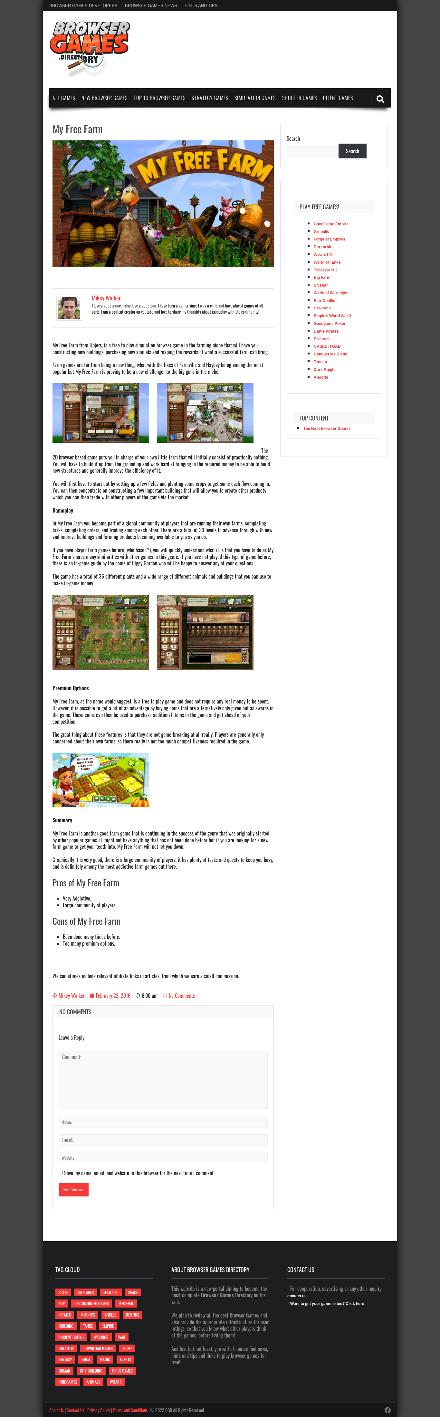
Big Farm (322, 277)
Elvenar (321, 285)
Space (133, 1292)
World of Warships (330, 293)
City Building (91, 1370)
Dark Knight (325, 369)
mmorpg (88, 1314)
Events (125, 1359)
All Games (64, 98)
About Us (56, 1410)
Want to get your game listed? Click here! (328, 1303)
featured (111, 1292)
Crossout (322, 308)
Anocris (321, 377)
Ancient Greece (71, 1337)
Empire (108, 1326)
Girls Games (122, 1370)
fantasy (65, 1359)
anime (127, 1348)
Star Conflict (325, 300)
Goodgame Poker (330, 323)
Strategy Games (210, 98)
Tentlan (320, 362)
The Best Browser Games (327, 428)
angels (110, 1314)
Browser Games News (151, 5)
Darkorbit (322, 247)
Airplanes (85, 1292)
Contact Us (75, 1410)
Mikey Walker (106, 298)
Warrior (101, 1337)
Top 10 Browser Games (160, 98)
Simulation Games (255, 98)
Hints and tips (201, 5)
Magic (105, 1359)
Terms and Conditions (130, 1410)
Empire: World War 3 (332, 316)
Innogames (68, 1382)
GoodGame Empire (331, 224)
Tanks (88, 1326)
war (121, 1337)
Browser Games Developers (83, 5)
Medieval (126, 1303)
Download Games (98, 1348)
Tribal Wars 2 (326, 270)
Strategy (66, 1348)
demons (132, 1314)
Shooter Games (299, 98)
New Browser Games (104, 98)
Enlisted (321, 339)
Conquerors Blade (330, 354)
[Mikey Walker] (69, 307)
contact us (297, 1296)
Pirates (65, 1314)
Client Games (338, 98)
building (66, 1326)
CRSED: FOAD (327, 346)
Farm (85, 1359)
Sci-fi (63, 1292)
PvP (62, 1303)
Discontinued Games (91, 1303)
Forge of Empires (329, 239)
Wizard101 (323, 254)
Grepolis (321, 232)
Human (64, 1370)
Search (293, 138)
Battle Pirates (326, 331)
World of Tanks (327, 262)
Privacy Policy (98, 1410)
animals (93, 1382)
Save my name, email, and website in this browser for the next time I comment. (139, 1173)
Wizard (116, 1382)
